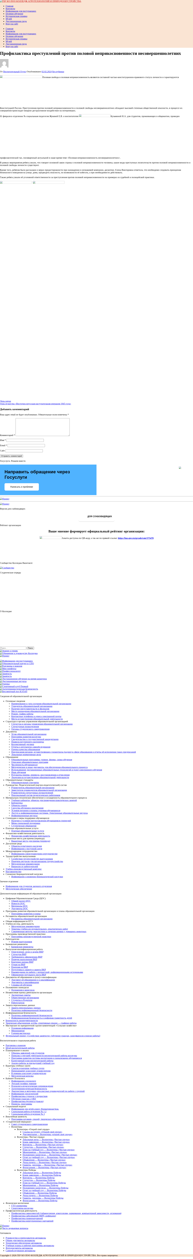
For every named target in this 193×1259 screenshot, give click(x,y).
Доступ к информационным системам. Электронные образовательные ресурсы (49, 813)
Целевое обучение (14, 13)
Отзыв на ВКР (18, 964)
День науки (5, 401)
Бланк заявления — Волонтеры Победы (42, 1175)
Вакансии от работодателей (24, 866)
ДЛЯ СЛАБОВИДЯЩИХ (99, 516)
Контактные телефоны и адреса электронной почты (36, 716)
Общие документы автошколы (20, 1240)
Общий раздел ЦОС (21, 901)
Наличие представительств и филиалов (30, 709)
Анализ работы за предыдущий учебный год (32, 1063)
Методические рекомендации (25, 864)
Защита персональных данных (26, 1008)
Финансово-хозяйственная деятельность (30, 836)
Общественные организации (25, 997)
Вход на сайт (12, 24)
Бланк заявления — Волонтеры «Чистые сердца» (46, 1142)
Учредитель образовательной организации (31, 706)
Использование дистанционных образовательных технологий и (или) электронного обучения (56, 770)
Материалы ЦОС (19, 906)
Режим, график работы (22, 714)
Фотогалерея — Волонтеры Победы (40, 1200)
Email (3, 445)
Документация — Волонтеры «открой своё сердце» (47, 1134)
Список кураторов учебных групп (27, 1068)
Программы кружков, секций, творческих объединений (38, 1119)
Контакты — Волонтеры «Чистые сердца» (43, 1144)
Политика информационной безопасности (31, 1010)
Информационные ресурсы (24, 815)
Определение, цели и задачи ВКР (27, 952)
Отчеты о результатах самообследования (30, 747)
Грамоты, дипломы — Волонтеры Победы (43, 1198)
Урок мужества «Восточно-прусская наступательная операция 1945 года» (35, 404)
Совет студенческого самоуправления (29, 1124)
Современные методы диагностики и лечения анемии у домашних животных (48, 931)
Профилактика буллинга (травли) (27, 1101)
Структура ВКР (18, 954)
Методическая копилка (22, 1076)
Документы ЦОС (19, 908)
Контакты (10, 8)
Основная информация (22, 1028)
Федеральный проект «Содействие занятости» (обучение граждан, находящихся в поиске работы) (53, 1036)
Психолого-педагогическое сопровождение (32, 1086)
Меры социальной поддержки (25, 823)
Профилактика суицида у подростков (29, 1096)
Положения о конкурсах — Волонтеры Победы (45, 1188)
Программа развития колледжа (26, 737)
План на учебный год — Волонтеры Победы (44, 1183)
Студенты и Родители (21, 1000)
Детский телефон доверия (23, 1083)
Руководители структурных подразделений (32, 792)
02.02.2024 (47, 71)
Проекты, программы (21, 1104)
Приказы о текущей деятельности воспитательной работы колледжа (44, 1055)
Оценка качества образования (25, 749)
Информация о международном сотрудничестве (34, 854)
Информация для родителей (24, 1094)
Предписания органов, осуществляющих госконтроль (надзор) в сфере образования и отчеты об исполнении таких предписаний (73, 752)
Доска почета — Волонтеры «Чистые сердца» (45, 1162)
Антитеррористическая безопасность (29, 1088)
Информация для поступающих (21, 11)
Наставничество (13, 871)
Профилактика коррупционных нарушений (32, 1221)
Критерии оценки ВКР (22, 962)
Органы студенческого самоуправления (30, 729)
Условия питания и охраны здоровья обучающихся (35, 810)
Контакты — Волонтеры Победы (39, 1177)
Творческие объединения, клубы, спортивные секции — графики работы (41, 1023)
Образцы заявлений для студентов (27, 1053)
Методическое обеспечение (19, 889)
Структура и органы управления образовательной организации (42, 724)
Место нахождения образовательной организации (35, 711)
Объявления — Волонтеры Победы (40, 1193)
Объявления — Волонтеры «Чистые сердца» (44, 1160)
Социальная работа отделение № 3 (28, 1114)
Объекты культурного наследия (26, 846)
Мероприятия (17, 1030)
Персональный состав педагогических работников (35, 795)
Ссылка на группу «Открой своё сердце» (42, 1132)
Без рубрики (58, 71)
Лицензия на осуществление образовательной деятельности (40, 777)
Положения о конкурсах (23, 990)
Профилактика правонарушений (27, 1218)
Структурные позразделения (25, 726)
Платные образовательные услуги (27, 831)
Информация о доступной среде (26, 848)
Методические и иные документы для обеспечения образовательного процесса (49, 767)
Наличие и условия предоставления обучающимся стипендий (41, 820)
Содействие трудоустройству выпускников (32, 859)
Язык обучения (18, 772)
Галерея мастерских (20, 1033)
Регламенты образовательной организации (32, 919)
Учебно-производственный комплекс (24, 869)
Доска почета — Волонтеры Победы (40, 1195)
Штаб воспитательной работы (20, 1048)
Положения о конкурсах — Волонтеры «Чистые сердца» (50, 1155)
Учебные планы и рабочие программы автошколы (30, 1245)
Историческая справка (16, 16)
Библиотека (17, 803)
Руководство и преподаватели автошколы (26, 1238)
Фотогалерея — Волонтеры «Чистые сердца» (44, 1167)
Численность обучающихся (24, 764)
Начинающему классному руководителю (31, 1071)
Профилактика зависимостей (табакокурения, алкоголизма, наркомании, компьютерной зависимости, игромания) (66, 1213)
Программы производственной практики (31, 936)
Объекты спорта (19, 805)
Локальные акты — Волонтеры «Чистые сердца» (46, 1139)
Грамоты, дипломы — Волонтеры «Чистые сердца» (47, 1165)
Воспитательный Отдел (14, 71)
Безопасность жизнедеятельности (22, 1020)
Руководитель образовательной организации (32, 787)
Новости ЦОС (18, 903)
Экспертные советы (21, 995)
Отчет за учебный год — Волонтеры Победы (44, 1190)
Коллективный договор (22, 744)
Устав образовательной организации (28, 734)
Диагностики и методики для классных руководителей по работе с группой (48, 1091)
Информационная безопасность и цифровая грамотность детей (41, 1018)
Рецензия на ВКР (19, 967)
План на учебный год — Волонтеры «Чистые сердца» (49, 1149)
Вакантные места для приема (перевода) (30, 841)
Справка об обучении (21, 985)
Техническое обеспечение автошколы (24, 1243)
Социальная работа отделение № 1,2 (28, 1111)
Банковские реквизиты (22, 947)
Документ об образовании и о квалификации (33, 980)
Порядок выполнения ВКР (24, 959)
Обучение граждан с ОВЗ (23, 1099)
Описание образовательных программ (29, 762)
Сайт (2, 450)
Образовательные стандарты (25, 782)
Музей (9, 19)
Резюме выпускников (21, 941)
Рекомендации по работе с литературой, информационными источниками (47, 972)
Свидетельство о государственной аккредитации (34, 739)
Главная (9, 6)
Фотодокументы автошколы (19, 1248)
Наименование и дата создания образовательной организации (41, 703)
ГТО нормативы (19, 1205)
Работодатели (17, 1002)
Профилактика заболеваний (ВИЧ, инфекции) (33, 1216)
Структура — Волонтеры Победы (39, 1180)
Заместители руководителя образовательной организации (39, 790)
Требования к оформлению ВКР (26, 957)
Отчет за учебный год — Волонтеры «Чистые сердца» (49, 1157)
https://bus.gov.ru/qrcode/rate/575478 (136, 538)
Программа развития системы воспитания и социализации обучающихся (46, 1058)
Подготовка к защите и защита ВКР (28, 969)
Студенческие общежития (23, 826)
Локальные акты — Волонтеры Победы (42, 1172)
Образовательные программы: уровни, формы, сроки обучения (41, 759)
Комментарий (7, 435)
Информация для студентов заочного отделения (29, 886)
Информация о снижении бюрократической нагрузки (37, 876)
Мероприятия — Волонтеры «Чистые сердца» (45, 1152)
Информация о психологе (23, 1081)
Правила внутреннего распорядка (27, 742)
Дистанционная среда (16, 21)
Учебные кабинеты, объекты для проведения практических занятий (44, 800)
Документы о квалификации (25, 982)
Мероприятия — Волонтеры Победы (40, 1185)
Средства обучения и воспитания (27, 808)
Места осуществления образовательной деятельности (37, 719)
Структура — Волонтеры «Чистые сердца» (43, 1147)
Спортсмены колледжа (22, 1208)
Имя (3, 440)
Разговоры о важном (16, 1045)
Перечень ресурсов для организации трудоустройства (37, 861)
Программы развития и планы (26, 913)
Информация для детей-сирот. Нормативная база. (35, 1109)
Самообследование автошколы (20, 1250)
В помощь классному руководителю (28, 1073)
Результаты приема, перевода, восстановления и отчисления (40, 775)
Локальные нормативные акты (26, 754)
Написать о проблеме (21, 487)
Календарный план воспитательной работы (32, 1060)
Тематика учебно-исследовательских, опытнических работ (39, 929)
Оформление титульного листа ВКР (28, 975)
